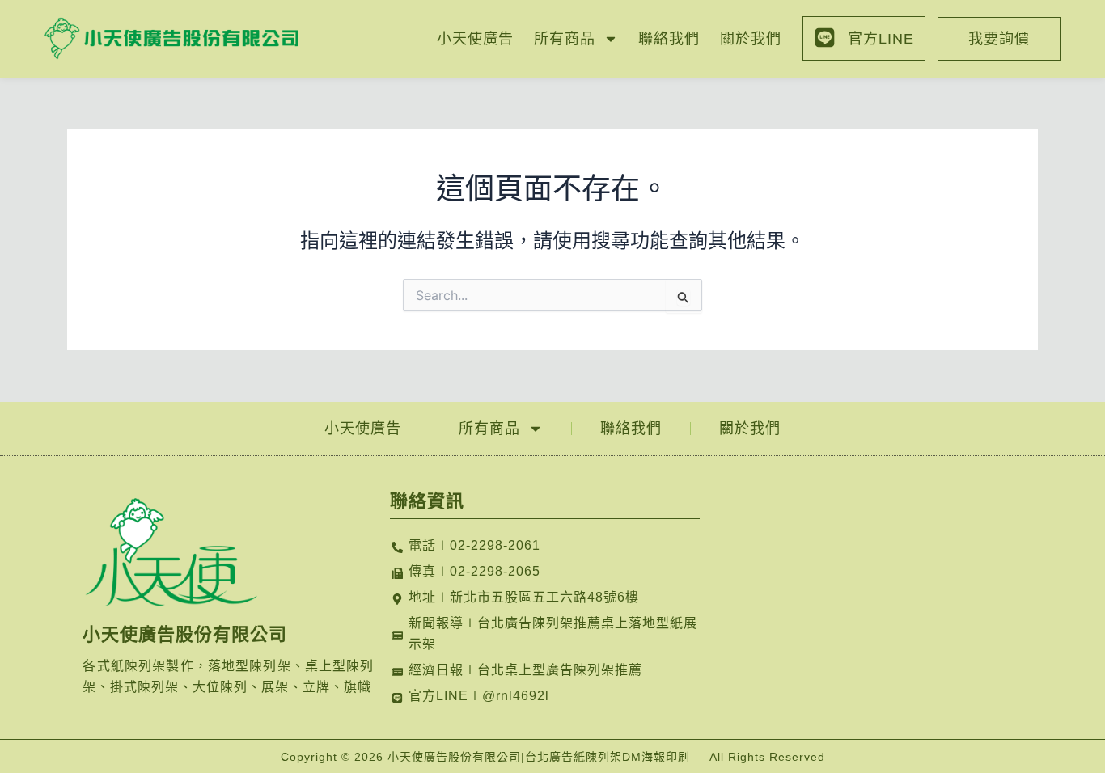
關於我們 (750, 39)
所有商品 (564, 39)
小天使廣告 (475, 39)
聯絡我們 (669, 39)
